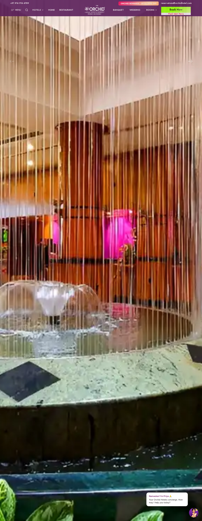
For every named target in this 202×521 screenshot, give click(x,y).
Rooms (150, 10)
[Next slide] (190, 61)
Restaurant (66, 10)
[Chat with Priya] (193, 512)
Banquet (118, 10)
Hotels (36, 10)
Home (51, 10)
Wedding (135, 10)
